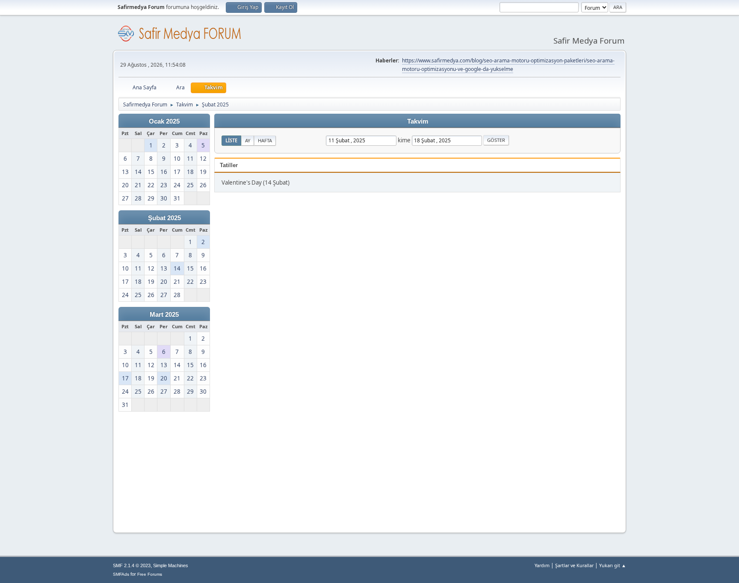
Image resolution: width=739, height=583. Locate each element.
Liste (231, 140)
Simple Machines (170, 565)
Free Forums (149, 574)
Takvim (417, 121)
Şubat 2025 (164, 218)
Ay (247, 140)
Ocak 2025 (164, 121)
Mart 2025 (164, 314)
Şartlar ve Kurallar (574, 565)
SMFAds (121, 574)
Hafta (265, 140)
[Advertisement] (171, 470)
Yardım (542, 565)
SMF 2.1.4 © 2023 (132, 565)
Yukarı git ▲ (612, 565)
